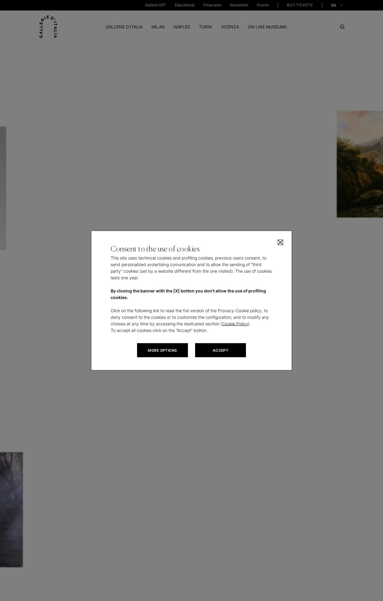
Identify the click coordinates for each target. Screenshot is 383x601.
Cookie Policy (235, 323)
